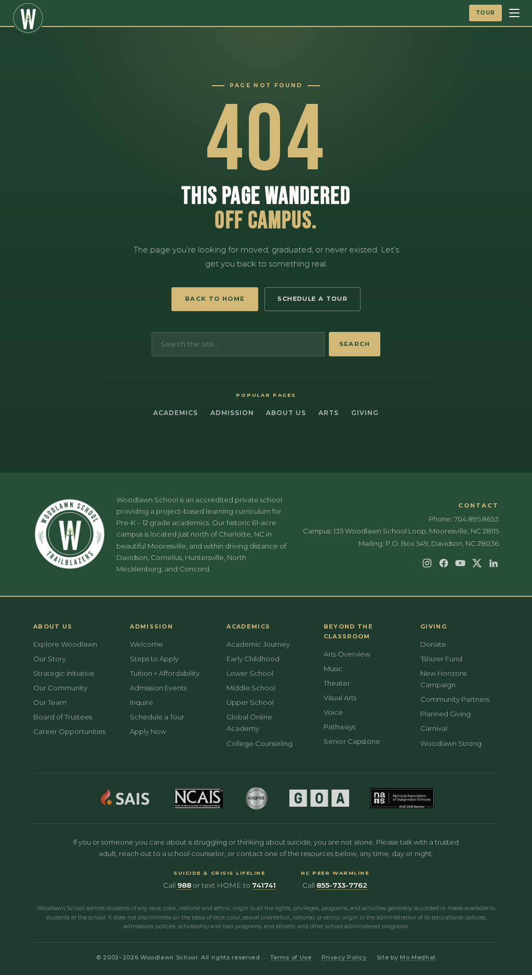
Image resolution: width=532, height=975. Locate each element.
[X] (477, 563)
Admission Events (158, 688)
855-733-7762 (341, 885)
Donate (433, 644)
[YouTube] (460, 563)
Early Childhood (253, 659)
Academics (175, 413)
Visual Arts (340, 697)
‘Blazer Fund (441, 659)
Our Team (49, 702)
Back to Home (215, 298)
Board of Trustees (62, 717)
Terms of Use (291, 957)
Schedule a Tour (312, 298)
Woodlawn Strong (451, 743)
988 (184, 885)
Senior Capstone (352, 741)
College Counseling (259, 743)
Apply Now (148, 731)
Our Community (60, 688)
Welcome (146, 644)
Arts (328, 413)
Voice (333, 712)
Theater (337, 683)
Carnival (433, 728)
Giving (365, 413)
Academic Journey (258, 644)
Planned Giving (445, 714)
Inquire (141, 702)
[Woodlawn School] (28, 18)
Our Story (49, 659)
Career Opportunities (69, 731)
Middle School (251, 688)
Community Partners (454, 699)
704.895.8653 (476, 519)
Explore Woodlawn (65, 644)
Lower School (250, 673)
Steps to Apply (154, 659)
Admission (232, 413)
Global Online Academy (249, 722)
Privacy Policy (344, 957)
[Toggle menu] (514, 13)
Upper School (250, 702)
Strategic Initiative (64, 673)
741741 (264, 885)
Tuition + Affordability (165, 673)
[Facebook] (443, 563)
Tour (485, 12)
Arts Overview (347, 654)
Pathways (339, 727)
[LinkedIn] (493, 563)
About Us (286, 413)
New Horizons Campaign (443, 679)
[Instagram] (427, 563)
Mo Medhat (418, 957)
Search (354, 344)
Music (333, 668)
